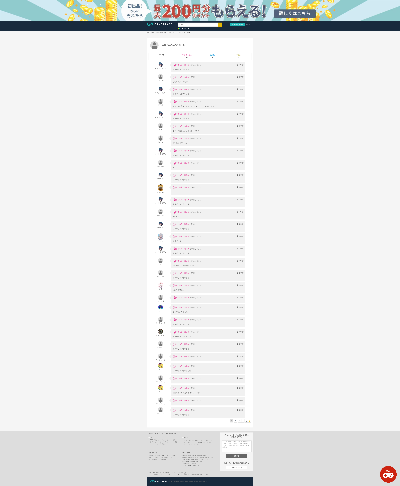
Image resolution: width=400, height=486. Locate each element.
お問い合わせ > (237, 467)
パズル (166, 442)
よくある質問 (162, 459)
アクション (157, 440)
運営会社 (185, 455)
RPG (151, 440)
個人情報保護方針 (193, 459)
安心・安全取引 (153, 459)
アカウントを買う (154, 457)
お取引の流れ (160, 455)
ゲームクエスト (200, 461)
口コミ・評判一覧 (200, 457)
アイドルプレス (186, 463)
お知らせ (185, 459)
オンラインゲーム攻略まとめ (190, 465)
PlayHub (192, 461)
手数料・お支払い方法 (165, 457)
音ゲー (177, 442)
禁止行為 (205, 455)
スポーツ (171, 442)
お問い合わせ (192, 455)
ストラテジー (175, 440)
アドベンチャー (154, 442)
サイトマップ (209, 457)
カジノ (164, 444)
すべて (161, 56)
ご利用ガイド (185, 28)
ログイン (249, 24)
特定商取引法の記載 (188, 457)
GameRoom (185, 461)
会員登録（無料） (238, 24)
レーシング (158, 444)
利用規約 (199, 455)
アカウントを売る (170, 455)
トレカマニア (196, 463)
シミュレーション (166, 440)
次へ (247, 421)
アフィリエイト (203, 459)
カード (162, 442)
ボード (152, 444)
